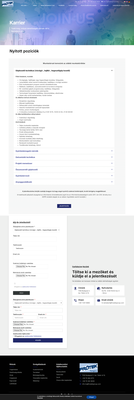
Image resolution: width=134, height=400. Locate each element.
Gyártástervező (22, 176)
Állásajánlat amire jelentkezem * (24, 226)
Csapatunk (73, 5)
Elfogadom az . (28, 336)
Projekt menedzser (24, 163)
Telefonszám (17, 245)
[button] (64, 70)
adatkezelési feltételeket (29, 286)
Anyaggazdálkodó (24, 182)
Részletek (40, 398)
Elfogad (91, 397)
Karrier (61, 5)
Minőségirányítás (48, 5)
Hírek (35, 5)
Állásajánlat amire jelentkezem (23, 300)
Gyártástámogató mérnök (27, 151)
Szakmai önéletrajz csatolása (23, 263)
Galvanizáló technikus (25, 157)
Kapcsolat (104, 5)
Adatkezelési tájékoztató (21, 334)
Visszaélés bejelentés (121, 5)
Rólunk (24, 5)
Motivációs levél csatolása (22, 272)
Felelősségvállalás (88, 5)
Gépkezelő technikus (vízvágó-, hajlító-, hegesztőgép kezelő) (43, 71)
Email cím (16, 254)
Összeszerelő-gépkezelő (27, 170)
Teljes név (16, 236)
